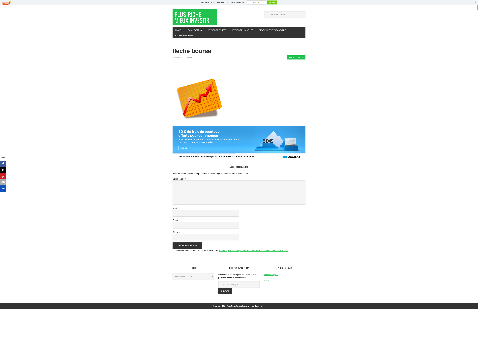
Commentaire (179, 178)
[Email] (3, 182)
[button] (239, 2)
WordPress (256, 306)
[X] (3, 170)
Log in (263, 306)
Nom (175, 208)
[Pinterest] (3, 176)
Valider (272, 2)
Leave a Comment (296, 57)
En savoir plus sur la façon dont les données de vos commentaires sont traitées (253, 250)
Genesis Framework (243, 306)
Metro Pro (230, 306)
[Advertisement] (218, 68)
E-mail (176, 220)
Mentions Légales (271, 274)
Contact (267, 280)
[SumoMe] (3, 188)
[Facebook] (3, 164)
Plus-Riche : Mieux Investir (192, 17)
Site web (176, 232)
